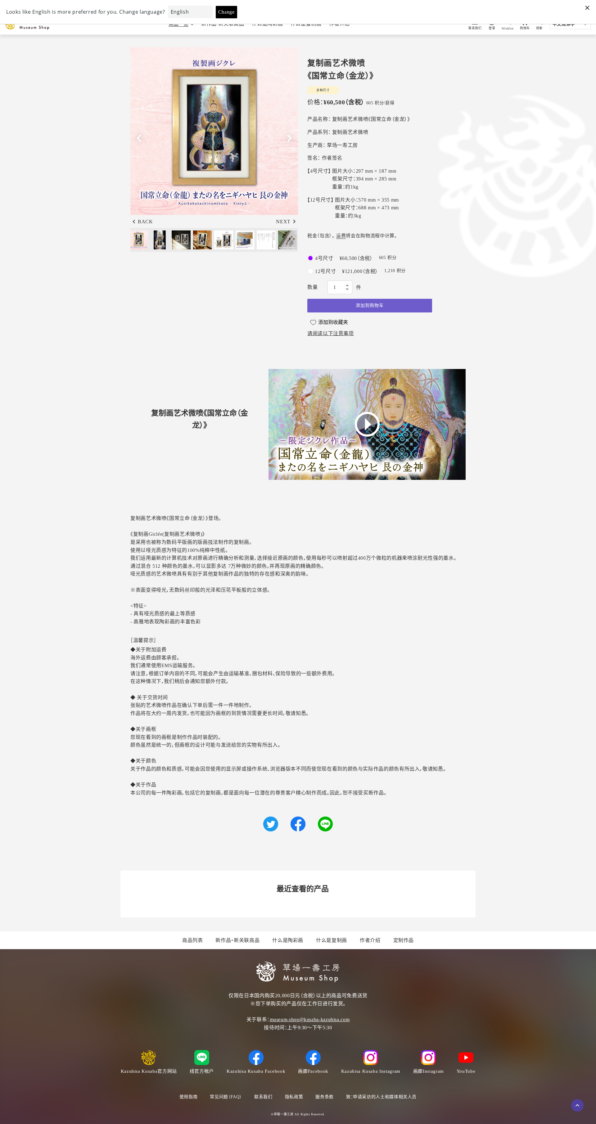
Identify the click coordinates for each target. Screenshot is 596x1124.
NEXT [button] (283, 221)
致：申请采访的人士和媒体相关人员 (381, 1096)
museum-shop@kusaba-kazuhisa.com (310, 1019)
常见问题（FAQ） (226, 1096)
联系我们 (263, 1096)
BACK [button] (145, 221)
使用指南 (188, 1096)
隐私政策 (294, 1096)
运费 (341, 235)
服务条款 (324, 1096)
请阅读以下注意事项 (330, 333)
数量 (312, 287)
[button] (289, 138)
